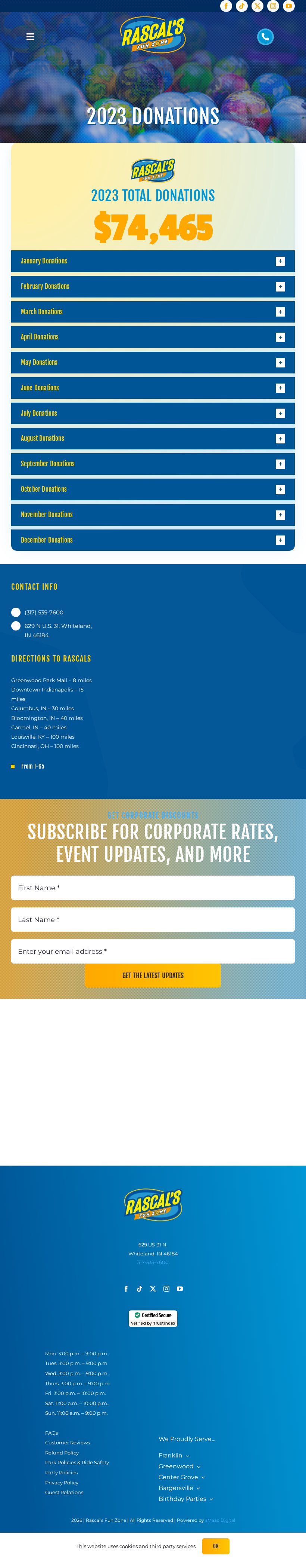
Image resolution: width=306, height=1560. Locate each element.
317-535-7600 (153, 1262)
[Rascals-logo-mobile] (153, 1190)
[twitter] (257, 6)
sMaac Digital (220, 1520)
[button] (153, 261)
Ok (215, 1546)
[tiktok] (242, 6)
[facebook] (226, 6)
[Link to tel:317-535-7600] (265, 36)
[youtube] (289, 6)
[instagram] (273, 6)
